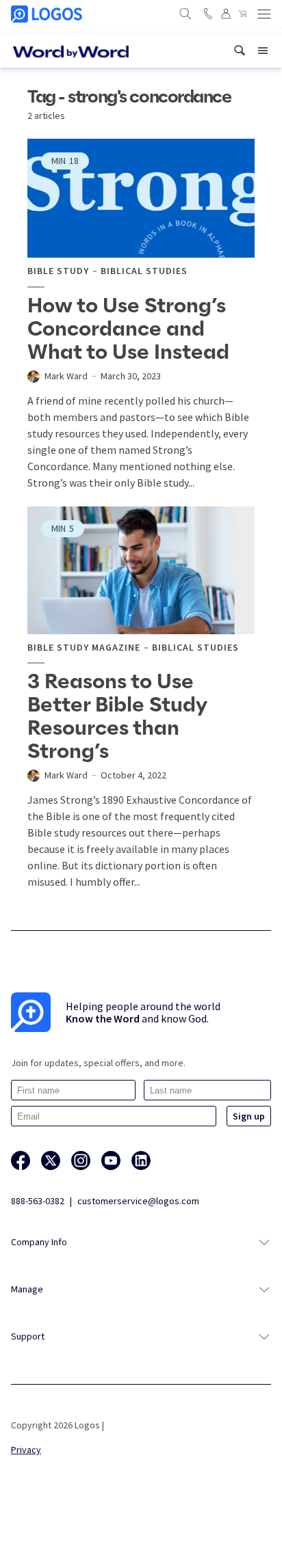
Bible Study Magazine (83, 647)
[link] (239, 51)
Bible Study (58, 271)
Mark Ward (66, 376)
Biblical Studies (144, 271)
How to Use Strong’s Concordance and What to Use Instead (128, 329)
